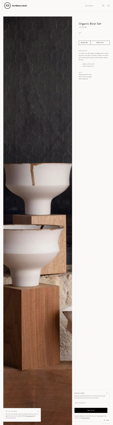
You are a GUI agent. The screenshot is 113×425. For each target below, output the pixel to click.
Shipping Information (85, 74)
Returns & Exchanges (85, 77)
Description (83, 50)
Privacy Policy (86, 418)
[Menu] (108, 5)
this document (30, 416)
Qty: (80, 33)
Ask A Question (83, 79)
